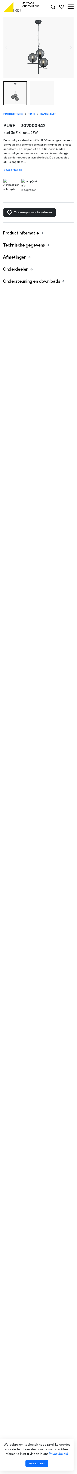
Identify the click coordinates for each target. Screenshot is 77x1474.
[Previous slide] (6, 48)
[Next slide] (71, 48)
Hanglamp (48, 114)
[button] (71, 6)
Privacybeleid (58, 1454)
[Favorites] (61, 7)
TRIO (31, 114)
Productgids (13, 114)
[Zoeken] (53, 7)
